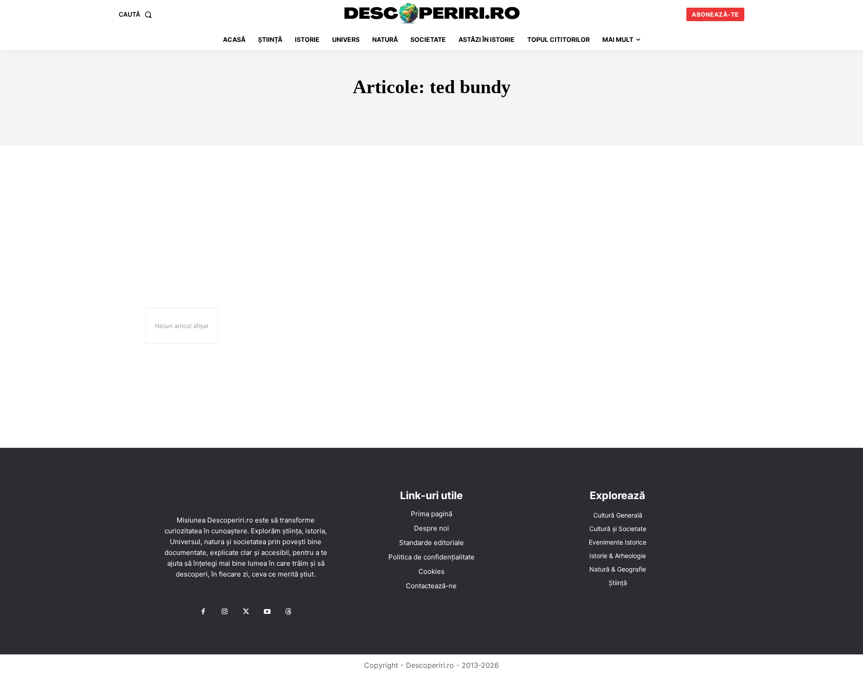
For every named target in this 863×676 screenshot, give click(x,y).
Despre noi (431, 528)
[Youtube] (267, 612)
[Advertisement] (431, 213)
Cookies (431, 571)
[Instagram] (224, 612)
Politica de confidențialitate (431, 557)
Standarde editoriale (431, 542)
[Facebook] (203, 612)
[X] (245, 612)
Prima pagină (431, 513)
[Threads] (288, 612)
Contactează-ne (431, 585)
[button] (137, 14)
